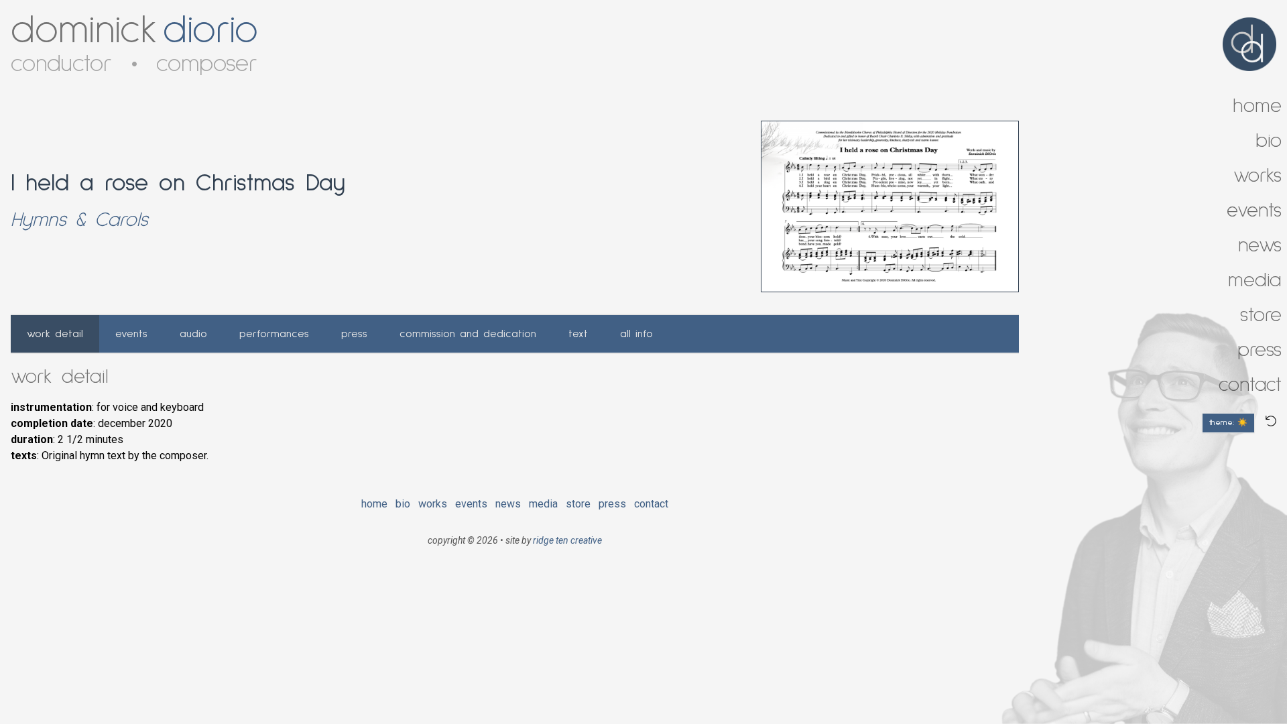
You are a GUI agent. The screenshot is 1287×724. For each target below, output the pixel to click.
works (432, 503)
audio (193, 333)
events (131, 333)
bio (402, 503)
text (578, 333)
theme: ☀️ (1228, 423)
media (543, 503)
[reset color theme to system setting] (1271, 421)
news (508, 503)
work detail (55, 333)
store (578, 503)
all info (636, 333)
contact (651, 503)
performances (274, 333)
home (374, 503)
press (354, 333)
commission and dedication (468, 333)
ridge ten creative (567, 540)
